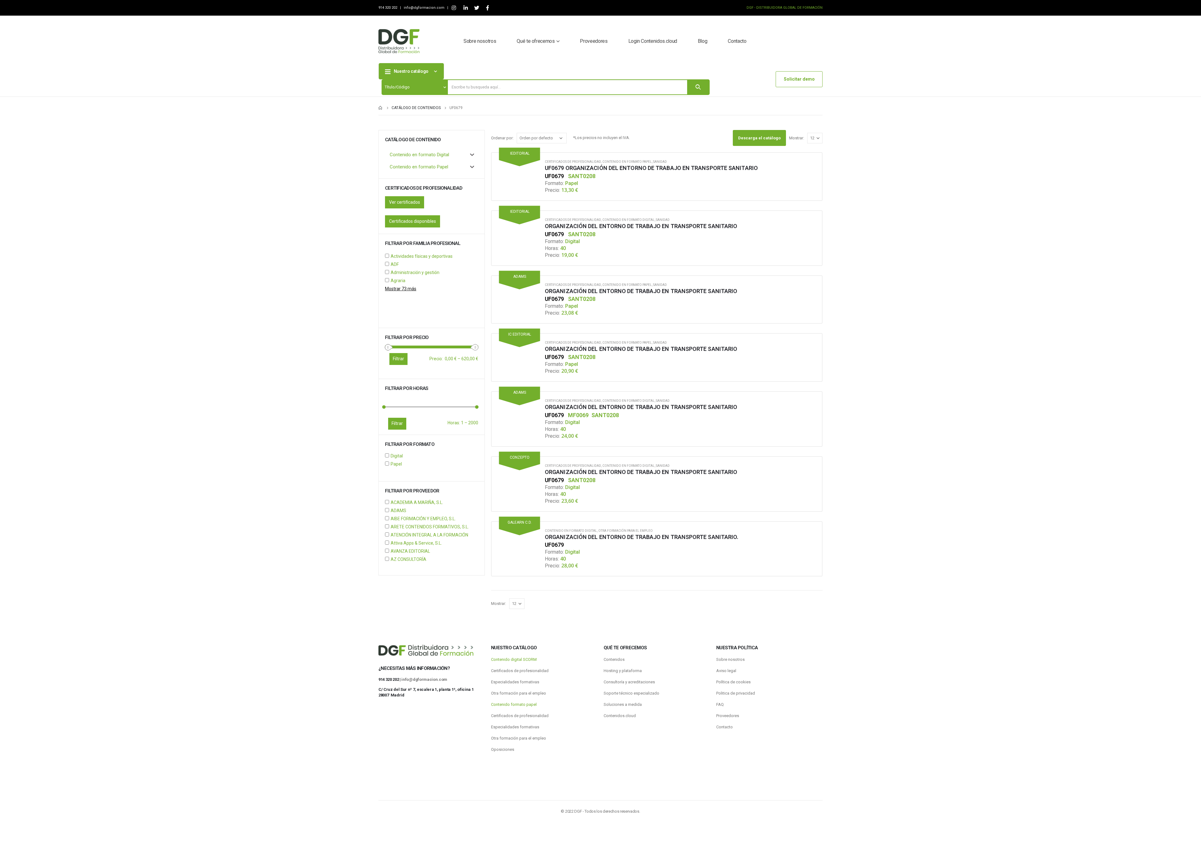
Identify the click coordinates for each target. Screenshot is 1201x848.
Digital (397, 455)
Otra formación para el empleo (625, 530)
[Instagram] (454, 8)
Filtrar (397, 423)
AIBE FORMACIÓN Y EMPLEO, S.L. (423, 518)
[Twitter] (476, 8)
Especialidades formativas (515, 682)
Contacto (737, 41)
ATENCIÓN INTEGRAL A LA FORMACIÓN (429, 534)
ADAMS (398, 510)
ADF (395, 264)
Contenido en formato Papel (627, 161)
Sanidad (660, 161)
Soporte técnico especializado (631, 693)
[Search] (698, 87)
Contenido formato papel (514, 704)
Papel (396, 463)
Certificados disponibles (412, 221)
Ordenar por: (502, 138)
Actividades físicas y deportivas (422, 256)
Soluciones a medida (623, 704)
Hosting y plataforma (623, 670)
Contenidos (614, 659)
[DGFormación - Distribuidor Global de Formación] (398, 41)
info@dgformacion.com (424, 8)
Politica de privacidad (735, 693)
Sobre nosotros (480, 41)
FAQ (720, 704)
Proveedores (593, 41)
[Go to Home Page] (380, 107)
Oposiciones (502, 749)
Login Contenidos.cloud (652, 41)
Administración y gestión (415, 272)
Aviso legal (726, 670)
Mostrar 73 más (400, 288)
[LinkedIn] (465, 8)
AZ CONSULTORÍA (408, 559)
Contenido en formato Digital (628, 220)
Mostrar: (796, 138)
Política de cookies (733, 682)
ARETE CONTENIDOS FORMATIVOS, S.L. (430, 526)
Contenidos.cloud (620, 715)
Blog (702, 41)
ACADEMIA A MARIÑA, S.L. (417, 502)
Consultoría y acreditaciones (629, 682)
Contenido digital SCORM (514, 659)
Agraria (398, 280)
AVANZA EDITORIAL (410, 551)
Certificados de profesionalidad (573, 161)
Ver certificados (404, 202)
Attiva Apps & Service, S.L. (416, 543)
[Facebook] (487, 8)
